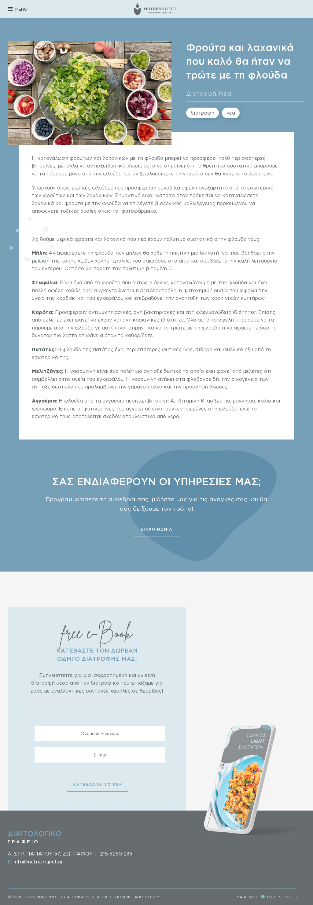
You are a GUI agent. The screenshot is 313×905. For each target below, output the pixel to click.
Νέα (225, 93)
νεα (230, 113)
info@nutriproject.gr (38, 861)
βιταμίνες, (45, 165)
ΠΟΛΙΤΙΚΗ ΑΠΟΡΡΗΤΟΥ (137, 897)
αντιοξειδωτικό (163, 371)
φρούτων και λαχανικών (100, 158)
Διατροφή (201, 93)
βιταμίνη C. (158, 268)
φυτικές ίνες (98, 408)
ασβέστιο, (220, 400)
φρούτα (74, 203)
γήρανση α (140, 386)
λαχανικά (43, 203)
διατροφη (202, 113)
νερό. (173, 416)
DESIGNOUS (285, 897)
